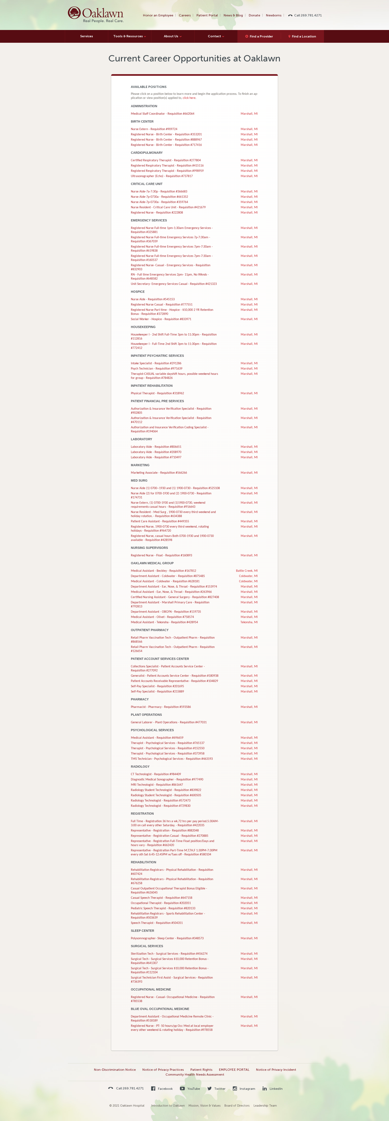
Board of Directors (237, 1105)
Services (86, 36)
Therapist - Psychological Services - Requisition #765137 (167, 743)
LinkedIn (275, 1089)
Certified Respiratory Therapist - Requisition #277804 (166, 160)
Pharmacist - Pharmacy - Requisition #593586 (161, 707)
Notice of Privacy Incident (276, 1070)
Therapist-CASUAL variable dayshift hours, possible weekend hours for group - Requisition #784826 (174, 376)
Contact (214, 36)
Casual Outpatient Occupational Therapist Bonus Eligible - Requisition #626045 (169, 890)
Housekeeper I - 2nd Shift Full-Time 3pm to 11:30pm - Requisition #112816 (174, 336)
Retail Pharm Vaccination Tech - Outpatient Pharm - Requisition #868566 (173, 639)
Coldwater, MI (248, 576)
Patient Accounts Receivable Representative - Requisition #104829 (174, 681)
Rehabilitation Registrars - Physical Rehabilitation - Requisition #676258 (172, 881)
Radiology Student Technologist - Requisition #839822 (166, 790)
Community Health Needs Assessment (195, 1074)
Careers (185, 15)
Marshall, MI (249, 113)
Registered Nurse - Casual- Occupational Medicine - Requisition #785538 (173, 999)
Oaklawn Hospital (96, 15)
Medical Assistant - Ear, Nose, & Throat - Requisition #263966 (171, 592)
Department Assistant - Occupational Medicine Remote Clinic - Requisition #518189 (172, 1018)
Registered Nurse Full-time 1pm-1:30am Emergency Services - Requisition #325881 (172, 230)
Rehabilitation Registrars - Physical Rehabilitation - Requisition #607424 (172, 872)
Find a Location (304, 36)
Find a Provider (261, 36)
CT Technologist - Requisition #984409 (156, 774)
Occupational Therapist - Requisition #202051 (161, 903)
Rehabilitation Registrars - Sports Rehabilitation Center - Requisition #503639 (168, 915)
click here (189, 98)
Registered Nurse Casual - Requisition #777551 (161, 304)
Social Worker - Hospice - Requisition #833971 (161, 319)
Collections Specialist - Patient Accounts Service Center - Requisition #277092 (168, 668)
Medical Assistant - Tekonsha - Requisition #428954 (164, 622)
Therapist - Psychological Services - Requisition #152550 (167, 748)
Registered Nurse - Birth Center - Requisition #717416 (166, 145)
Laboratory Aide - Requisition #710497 (156, 457)
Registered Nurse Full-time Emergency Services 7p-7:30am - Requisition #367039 (170, 239)
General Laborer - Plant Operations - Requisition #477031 (169, 722)
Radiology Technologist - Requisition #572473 (160, 800)
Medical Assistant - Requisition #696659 (157, 737)
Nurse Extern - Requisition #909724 (154, 129)
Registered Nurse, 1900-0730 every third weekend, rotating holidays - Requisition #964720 (170, 528)
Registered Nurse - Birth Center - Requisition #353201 (166, 134)
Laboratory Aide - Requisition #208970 (156, 452)
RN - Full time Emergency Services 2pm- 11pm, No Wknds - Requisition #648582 (170, 276)
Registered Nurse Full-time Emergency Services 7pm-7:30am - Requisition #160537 (172, 258)
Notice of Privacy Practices (163, 1070)
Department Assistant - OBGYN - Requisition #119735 (166, 611)
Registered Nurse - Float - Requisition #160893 (161, 555)
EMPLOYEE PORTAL (234, 1070)
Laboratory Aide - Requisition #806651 (156, 447)
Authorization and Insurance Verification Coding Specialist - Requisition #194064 (169, 429)
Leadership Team (265, 1105)
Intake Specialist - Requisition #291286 (156, 363)
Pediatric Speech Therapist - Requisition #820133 (163, 908)
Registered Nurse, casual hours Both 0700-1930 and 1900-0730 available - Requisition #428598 (172, 538)
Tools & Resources (128, 36)
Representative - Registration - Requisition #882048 (165, 830)
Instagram (247, 1089)
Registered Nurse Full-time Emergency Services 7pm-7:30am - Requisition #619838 (172, 248)
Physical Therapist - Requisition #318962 (157, 393)
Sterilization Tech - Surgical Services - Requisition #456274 (169, 953)
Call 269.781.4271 (308, 15)
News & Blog (233, 15)
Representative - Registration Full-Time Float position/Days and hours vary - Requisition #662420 (172, 843)
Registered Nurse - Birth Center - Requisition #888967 (166, 139)
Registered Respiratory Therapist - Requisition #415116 (167, 165)
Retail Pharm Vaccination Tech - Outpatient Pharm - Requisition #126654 (173, 649)
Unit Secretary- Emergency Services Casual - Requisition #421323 (174, 284)
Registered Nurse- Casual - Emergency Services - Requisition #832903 (170, 267)
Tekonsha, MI (249, 622)
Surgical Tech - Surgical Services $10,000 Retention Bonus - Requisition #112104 (169, 970)
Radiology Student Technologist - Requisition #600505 (166, 795)
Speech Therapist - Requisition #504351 (157, 923)
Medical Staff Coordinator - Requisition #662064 (162, 113)
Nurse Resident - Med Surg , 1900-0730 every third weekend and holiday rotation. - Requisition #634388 (173, 514)
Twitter (219, 1089)
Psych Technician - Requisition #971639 (156, 368)
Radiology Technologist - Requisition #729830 (160, 806)
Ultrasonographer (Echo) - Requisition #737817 (162, 176)
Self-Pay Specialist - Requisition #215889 (157, 691)
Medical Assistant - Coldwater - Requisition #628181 (165, 581)
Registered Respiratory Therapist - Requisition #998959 (167, 171)
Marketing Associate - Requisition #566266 (159, 472)
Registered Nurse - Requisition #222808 (157, 212)
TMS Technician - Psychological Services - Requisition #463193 (172, 759)
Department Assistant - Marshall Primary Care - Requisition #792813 (170, 604)
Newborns (273, 15)
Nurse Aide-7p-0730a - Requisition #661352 (159, 197)
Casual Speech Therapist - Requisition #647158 (161, 898)
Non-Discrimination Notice (115, 1070)
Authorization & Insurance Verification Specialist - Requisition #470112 (171, 420)
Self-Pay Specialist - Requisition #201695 (157, 686)
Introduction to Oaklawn (168, 1105)
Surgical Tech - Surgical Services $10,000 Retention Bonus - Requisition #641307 (169, 961)
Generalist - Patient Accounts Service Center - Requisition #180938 (174, 676)
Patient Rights (201, 1070)
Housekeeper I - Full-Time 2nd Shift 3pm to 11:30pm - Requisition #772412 (174, 346)
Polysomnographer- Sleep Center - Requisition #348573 (167, 938)
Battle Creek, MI (247, 571)
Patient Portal (207, 15)
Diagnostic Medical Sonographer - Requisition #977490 (167, 779)
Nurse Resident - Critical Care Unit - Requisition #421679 (168, 207)
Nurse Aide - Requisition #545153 (153, 299)
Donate (254, 15)
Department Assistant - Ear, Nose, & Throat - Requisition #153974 (174, 586)
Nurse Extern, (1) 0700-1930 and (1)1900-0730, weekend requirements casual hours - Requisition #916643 (168, 505)
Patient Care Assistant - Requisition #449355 (160, 521)
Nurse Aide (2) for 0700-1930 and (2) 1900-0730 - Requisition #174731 (171, 495)
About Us (171, 36)
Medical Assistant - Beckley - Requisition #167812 (163, 571)
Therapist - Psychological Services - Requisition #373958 (167, 753)
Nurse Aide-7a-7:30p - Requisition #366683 (159, 191)
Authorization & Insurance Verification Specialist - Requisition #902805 (171, 411)
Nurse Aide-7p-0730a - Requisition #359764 (159, 202)
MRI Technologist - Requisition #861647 (157, 785)
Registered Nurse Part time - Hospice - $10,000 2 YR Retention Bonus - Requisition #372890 (172, 312)
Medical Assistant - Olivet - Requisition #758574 (162, 617)
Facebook (165, 1089)
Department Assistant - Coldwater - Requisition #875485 (168, 576)
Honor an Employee (158, 15)
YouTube (193, 1089)
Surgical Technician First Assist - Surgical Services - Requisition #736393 (172, 979)
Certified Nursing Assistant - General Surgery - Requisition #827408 (175, 597)
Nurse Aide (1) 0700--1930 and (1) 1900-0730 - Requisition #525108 (175, 488)
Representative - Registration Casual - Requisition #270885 (169, 836)
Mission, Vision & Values (204, 1105)
